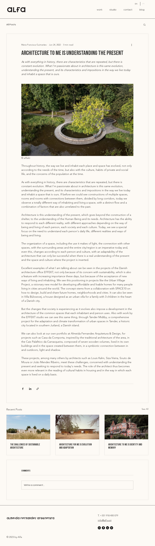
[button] (144, 24)
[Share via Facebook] (22, 388)
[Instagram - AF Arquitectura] (99, 527)
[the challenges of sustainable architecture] (28, 427)
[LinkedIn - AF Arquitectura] (107, 527)
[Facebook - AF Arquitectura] (103, 527)
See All (145, 409)
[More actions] (131, 45)
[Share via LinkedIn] (30, 388)
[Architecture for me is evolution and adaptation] (77, 427)
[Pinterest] (111, 527)
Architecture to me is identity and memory (125, 446)
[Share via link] (37, 388)
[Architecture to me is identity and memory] (126, 427)
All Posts (11, 24)
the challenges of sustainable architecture (25, 446)
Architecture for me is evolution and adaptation (75, 446)
